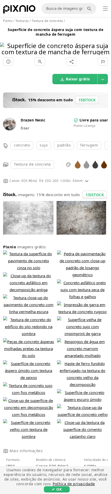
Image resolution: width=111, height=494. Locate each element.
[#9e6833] (77, 164)
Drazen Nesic (33, 120)
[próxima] (105, 42)
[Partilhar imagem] (71, 61)
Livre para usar (94, 120)
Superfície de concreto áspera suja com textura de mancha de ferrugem (56, 32)
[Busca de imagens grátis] (90, 8)
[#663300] (104, 164)
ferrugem (89, 145)
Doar (25, 128)
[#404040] (95, 164)
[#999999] (86, 164)
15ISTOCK (95, 194)
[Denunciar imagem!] (103, 61)
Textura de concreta (32, 164)
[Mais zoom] (40, 61)
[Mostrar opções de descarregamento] (103, 79)
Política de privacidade (74, 483)
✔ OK (57, 489)
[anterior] (6, 42)
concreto (22, 145)
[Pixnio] (19, 10)
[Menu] (105, 8)
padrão (63, 145)
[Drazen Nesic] (9, 128)
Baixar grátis (78, 78)
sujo (43, 145)
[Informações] (8, 61)
